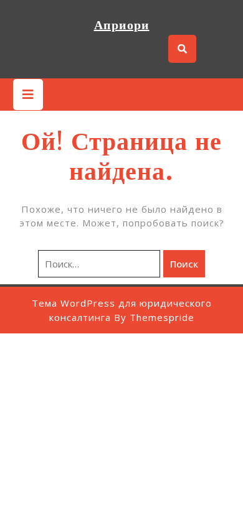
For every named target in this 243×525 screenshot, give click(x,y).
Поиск (184, 264)
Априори (122, 25)
